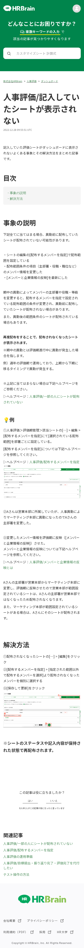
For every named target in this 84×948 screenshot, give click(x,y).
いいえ (53, 800)
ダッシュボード (49, 81)
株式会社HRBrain (12, 81)
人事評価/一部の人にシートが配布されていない (38, 843)
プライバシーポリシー (42, 921)
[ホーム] (19, 10)
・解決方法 (15, 199)
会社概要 (9, 921)
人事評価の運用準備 (18, 856)
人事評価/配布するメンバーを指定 (54, 461)
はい (30, 800)
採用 (42, 932)
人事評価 (31, 81)
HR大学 (62, 932)
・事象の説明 (16, 193)
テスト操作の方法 (16, 874)
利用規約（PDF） (15, 932)
